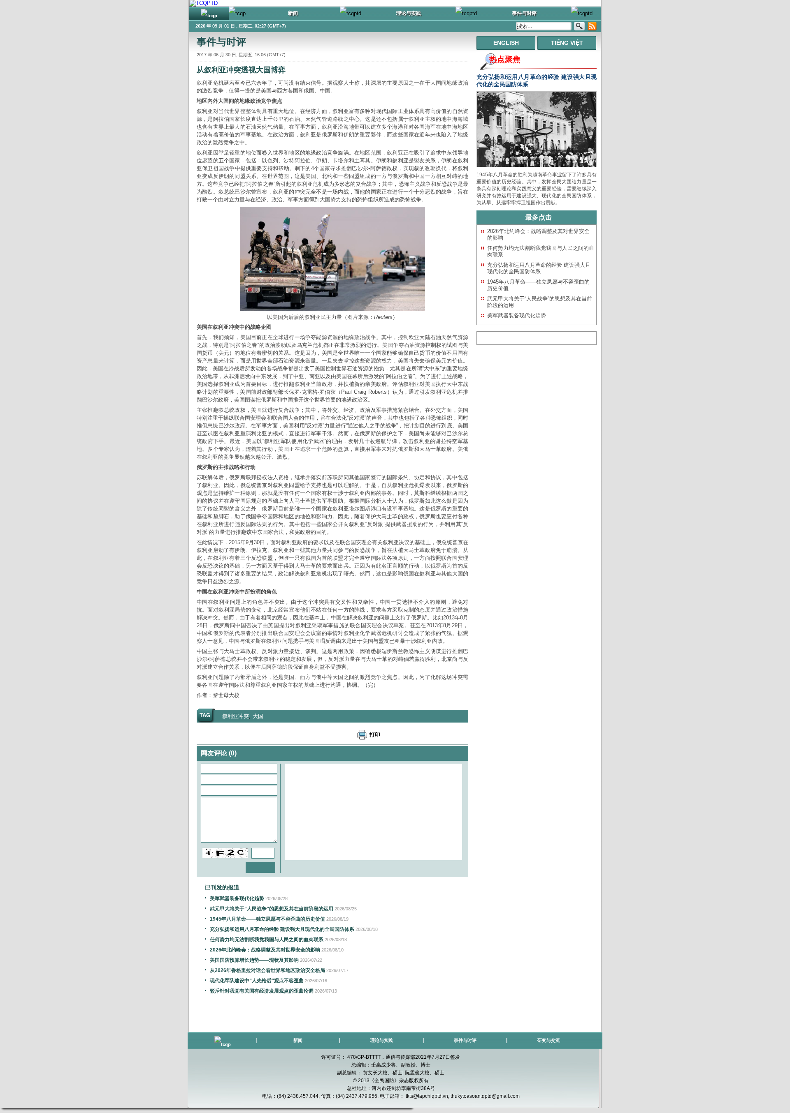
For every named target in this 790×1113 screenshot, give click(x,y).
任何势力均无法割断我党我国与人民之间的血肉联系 (266, 939)
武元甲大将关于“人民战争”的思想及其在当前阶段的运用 (271, 909)
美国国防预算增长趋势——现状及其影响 (254, 960)
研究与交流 (548, 1040)
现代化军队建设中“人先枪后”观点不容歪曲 (257, 981)
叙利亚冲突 (235, 716)
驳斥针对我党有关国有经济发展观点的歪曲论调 (262, 991)
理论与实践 (381, 1040)
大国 (258, 716)
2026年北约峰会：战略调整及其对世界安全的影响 (265, 950)
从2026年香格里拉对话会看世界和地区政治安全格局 (267, 970)
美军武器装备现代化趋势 (237, 898)
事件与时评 (221, 41)
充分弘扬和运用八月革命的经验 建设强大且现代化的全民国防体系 (282, 929)
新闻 (297, 1040)
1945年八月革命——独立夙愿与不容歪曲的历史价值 (267, 919)
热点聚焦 (504, 59)
